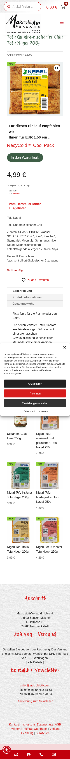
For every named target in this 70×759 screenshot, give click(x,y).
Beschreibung (22, 290)
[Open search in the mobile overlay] (22, 6)
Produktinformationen (28, 297)
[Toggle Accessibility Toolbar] (7, 750)
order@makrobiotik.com (35, 685)
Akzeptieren (35, 383)
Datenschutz (30, 411)
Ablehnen (35, 393)
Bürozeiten (43, 733)
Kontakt (14, 724)
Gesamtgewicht (23, 303)
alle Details (35, 662)
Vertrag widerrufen (36, 728)
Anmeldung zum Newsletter (35, 701)
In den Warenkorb (25, 158)
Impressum (43, 411)
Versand (16, 193)
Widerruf (16, 728)
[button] (64, 347)
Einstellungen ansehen (35, 403)
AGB (58, 724)
